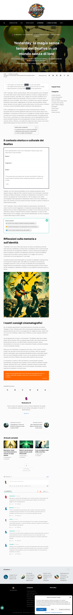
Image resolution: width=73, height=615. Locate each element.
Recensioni (54, 110)
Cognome (8, 163)
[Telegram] (64, 75)
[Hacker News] (60, 75)
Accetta (41, 609)
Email (7, 169)
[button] (70, 597)
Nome (7, 156)
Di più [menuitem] (61, 22)
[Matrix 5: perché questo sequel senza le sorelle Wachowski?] (26, 444)
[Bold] (10, 486)
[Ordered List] (18, 486)
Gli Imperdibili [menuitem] (40, 22)
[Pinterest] (22, 390)
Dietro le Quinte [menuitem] (30, 22)
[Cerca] (4, 22)
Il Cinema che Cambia (55, 34)
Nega (52, 609)
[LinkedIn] (56, 75)
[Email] (45, 390)
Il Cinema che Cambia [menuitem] (52, 22)
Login (47, 476)
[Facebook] (49, 75)
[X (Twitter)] (53, 75)
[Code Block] (24, 486)
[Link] (26, 486)
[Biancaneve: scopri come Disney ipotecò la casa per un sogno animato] (10, 444)
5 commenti (36, 36)
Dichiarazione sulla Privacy (56, 612)
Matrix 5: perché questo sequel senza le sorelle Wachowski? (26, 451)
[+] (30, 485)
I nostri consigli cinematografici (24, 133)
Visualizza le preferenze (64, 609)
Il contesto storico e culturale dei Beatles (26, 129)
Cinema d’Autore (56, 95)
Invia (7, 184)
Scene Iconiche (56, 112)
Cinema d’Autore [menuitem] (13, 22)
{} (28, 485)
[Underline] (14, 486)
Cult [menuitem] (22, 22)
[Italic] (12, 486)
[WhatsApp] (68, 75)
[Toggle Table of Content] (35, 127)
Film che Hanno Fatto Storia (42, 34)
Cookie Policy (48, 612)
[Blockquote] (22, 486)
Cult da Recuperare (57, 97)
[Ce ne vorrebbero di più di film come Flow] (42, 444)
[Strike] (16, 486)
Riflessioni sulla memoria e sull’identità (26, 131)
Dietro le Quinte (56, 99)
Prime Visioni (55, 108)
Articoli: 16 (26, 413)
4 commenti (6, 459)
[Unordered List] (20, 486)
